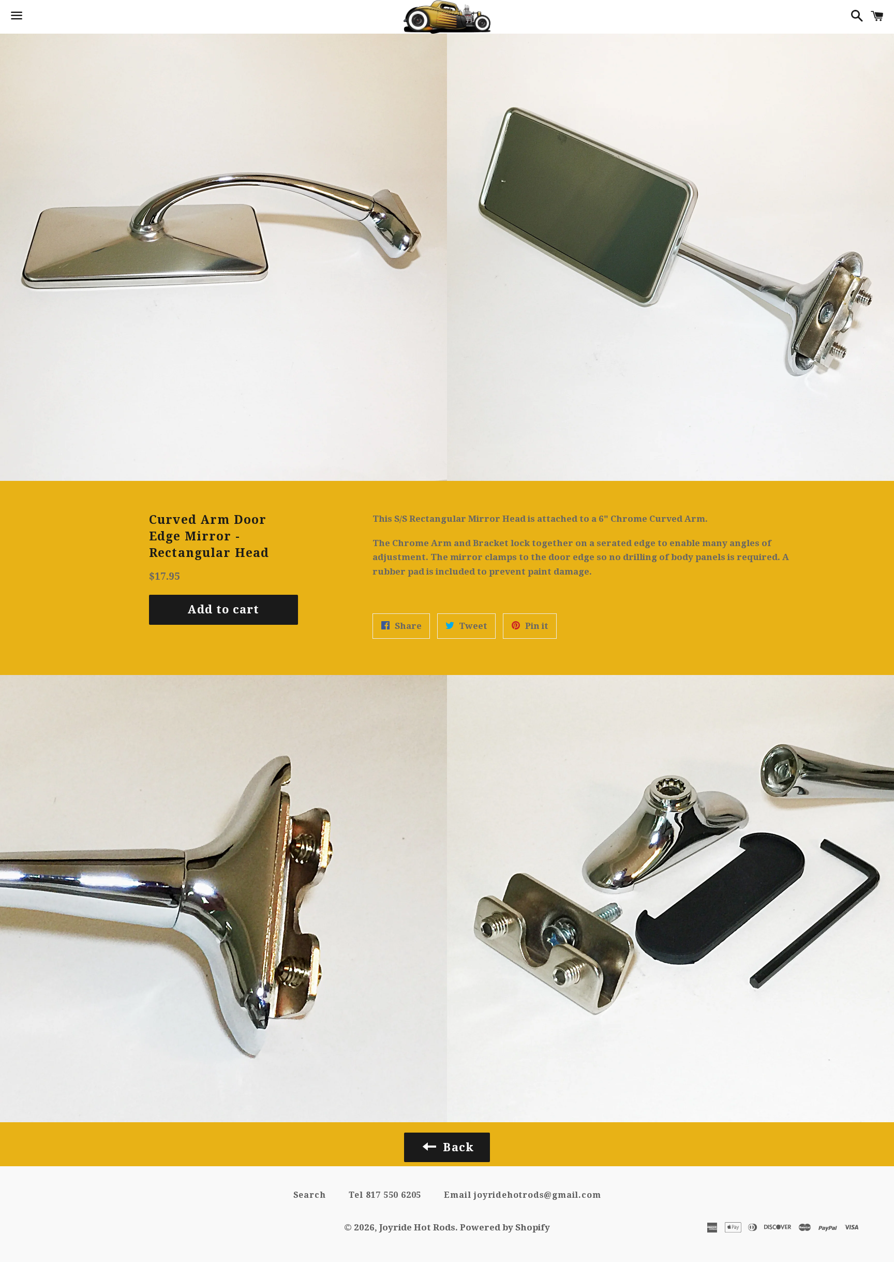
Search (309, 1195)
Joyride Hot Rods (417, 1227)
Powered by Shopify (505, 1227)
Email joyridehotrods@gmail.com (522, 1195)
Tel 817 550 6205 (385, 1195)
